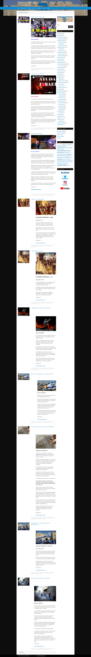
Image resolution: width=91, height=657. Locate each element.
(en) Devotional (60, 33)
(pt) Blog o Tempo (61, 50)
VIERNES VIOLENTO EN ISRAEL (41, 308)
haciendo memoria (61, 155)
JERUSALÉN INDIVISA (38, 17)
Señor (68, 165)
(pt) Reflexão (60, 109)
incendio (54, 128)
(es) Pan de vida (60, 92)
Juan (70, 157)
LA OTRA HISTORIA (66, 159)
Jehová (61, 157)
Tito (36, 246)
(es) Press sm (59, 116)
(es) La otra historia (62, 65)
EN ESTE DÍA (66, 152)
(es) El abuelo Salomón (61, 55)
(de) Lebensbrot (61, 94)
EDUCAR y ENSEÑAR (61, 131)
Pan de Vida (62, 161)
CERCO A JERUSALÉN (37, 199)
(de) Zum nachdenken (62, 102)
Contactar (44, 8)
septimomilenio (36, 69)
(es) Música (59, 84)
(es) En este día (60, 57)
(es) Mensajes (59, 75)
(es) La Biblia (59, 69)
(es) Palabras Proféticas (61, 90)
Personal (66, 161)
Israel (32, 129)
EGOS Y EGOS (60, 134)
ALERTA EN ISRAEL (37, 134)
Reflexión (58, 163)
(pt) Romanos (60, 121)
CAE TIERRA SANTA (37, 251)
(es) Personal (59, 111)
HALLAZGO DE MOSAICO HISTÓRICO (42, 427)
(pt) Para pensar (61, 107)
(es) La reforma (60, 72)
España (70, 152)
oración (65, 160)
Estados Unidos (44, 422)
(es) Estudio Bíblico (60, 62)
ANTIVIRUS (64, 144)
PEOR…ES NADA (60, 136)
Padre (69, 160)
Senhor (67, 163)
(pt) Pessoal (60, 112)
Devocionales (23, 8)
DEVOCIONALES (62, 150)
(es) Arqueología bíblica (49, 517)
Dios (62, 152)
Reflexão (61, 163)
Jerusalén (32, 69)
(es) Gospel (60, 85)
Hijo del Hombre (68, 155)
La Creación (38, 8)
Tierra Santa (37, 303)
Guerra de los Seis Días (47, 573)
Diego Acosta (46, 128)
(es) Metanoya (59, 77)
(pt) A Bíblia (60, 43)
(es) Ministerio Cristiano (61, 80)
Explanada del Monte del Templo (41, 649)
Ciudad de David (41, 128)
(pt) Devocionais (61, 53)
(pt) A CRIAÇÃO (60, 124)
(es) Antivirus (59, 35)
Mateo (70, 159)
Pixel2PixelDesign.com (41, 655)
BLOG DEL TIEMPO (36, 128)
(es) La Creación (60, 70)
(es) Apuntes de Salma (61, 37)
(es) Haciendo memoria (49, 245)
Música (63, 160)
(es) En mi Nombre (61, 42)
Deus (63, 148)
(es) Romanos (59, 119)
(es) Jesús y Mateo (60, 67)
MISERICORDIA (59, 160)
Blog (33, 8)
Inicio (18, 8)
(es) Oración (59, 89)
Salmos (64, 163)
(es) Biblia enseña (60, 40)
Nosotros (29, 8)
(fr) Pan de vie (61, 97)
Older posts (21, 652)
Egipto (42, 573)
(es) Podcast (59, 114)
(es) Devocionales (60, 52)
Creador (58, 148)
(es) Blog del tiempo (49, 68)
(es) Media (59, 74)
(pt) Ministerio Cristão (62, 82)
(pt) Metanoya (61, 79)
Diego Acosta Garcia (42, 68)
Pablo (67, 160)
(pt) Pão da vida (61, 99)
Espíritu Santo (59, 154)
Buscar (58, 24)
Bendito (67, 144)
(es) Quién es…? (60, 117)
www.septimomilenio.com (40, 242)
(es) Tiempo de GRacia (61, 122)
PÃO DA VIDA (70, 161)
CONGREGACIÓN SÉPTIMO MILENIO (65, 147)
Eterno (68, 154)
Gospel (71, 154)
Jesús (67, 157)
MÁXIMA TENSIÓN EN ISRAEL (40, 578)
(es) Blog (60, 48)
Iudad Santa (34, 129)
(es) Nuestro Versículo (61, 87)
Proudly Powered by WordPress (24, 655)
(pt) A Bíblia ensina (61, 45)
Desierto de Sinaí (38, 573)
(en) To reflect (60, 104)
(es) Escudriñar (60, 60)
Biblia (48, 8)
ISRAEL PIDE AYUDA (37, 74)
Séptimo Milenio (27, 2)
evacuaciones (50, 128)
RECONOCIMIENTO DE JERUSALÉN (42, 374)
